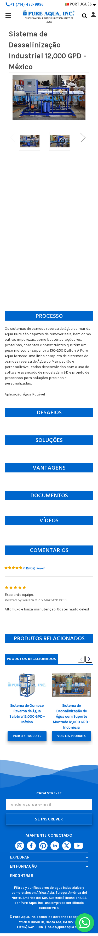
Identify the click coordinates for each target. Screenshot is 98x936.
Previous (12, 137)
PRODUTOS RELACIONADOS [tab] (31, 659)
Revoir (41, 568)
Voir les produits (27, 736)
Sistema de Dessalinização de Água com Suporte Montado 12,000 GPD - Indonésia (71, 716)
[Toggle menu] (8, 15)
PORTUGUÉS (83, 4)
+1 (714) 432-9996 (29, 927)
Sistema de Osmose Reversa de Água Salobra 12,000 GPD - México (27, 713)
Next (83, 137)
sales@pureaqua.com (65, 927)
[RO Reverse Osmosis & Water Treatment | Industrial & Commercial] (49, 5)
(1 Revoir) (29, 568)
